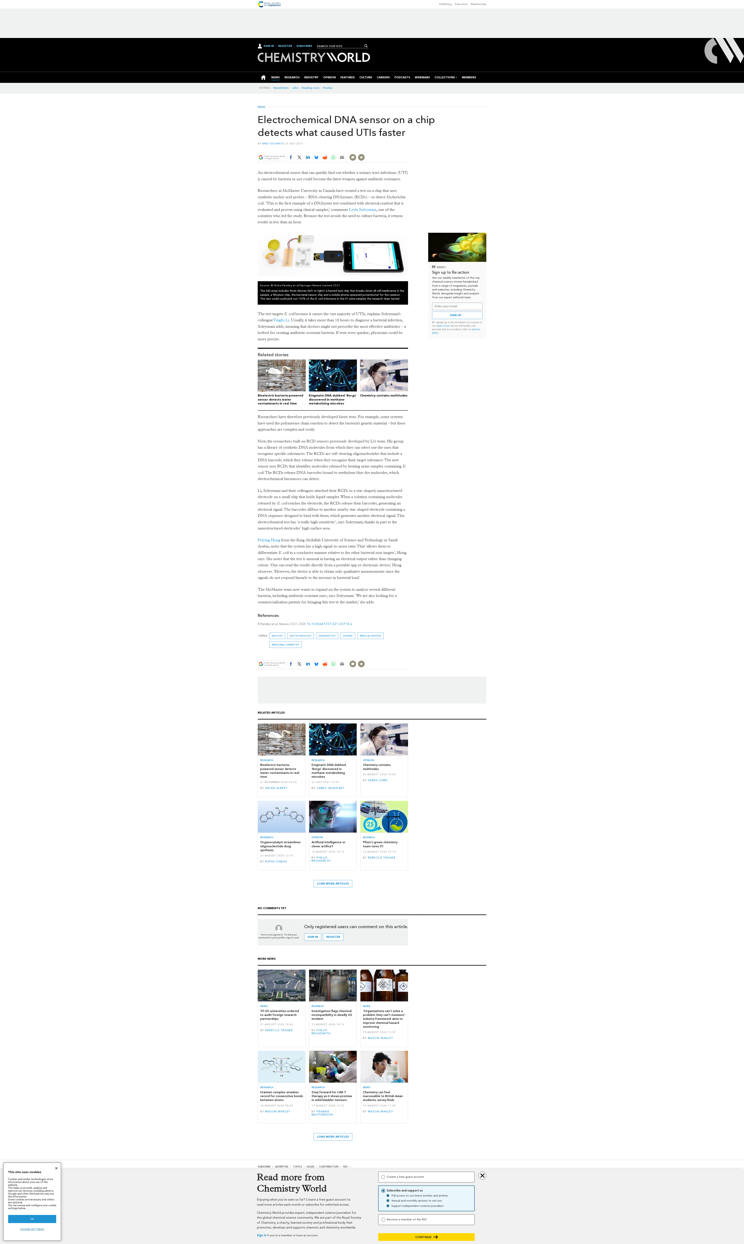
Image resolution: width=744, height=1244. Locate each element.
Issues (310, 1166)
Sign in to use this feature (389, 148)
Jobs (295, 88)
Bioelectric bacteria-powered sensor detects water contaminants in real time (280, 399)
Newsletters (281, 88)
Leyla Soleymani (362, 209)
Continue (423, 1237)
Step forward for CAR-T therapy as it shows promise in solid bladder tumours (332, 1096)
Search (366, 45)
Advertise (281, 1166)
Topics (297, 1166)
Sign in (261, 1235)
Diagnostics (327, 635)
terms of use (443, 325)
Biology (277, 635)
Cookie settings (32, 1229)
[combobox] (341, 46)
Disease (348, 635)
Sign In (269, 46)
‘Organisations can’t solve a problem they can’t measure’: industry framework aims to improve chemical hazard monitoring (384, 1018)
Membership (478, 4)
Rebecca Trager (381, 857)
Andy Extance (273, 143)
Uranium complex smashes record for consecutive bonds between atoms (281, 1096)
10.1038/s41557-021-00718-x (329, 624)
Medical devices (370, 635)
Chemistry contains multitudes (383, 395)
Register (285, 46)
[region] (32, 1201)
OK (32, 1218)
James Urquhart (331, 788)
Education (461, 4)
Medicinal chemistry (285, 644)
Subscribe (304, 46)
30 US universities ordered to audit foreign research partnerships (279, 1015)
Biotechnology (300, 635)
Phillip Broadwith (321, 859)
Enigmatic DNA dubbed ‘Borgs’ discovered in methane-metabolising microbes (333, 399)
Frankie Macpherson (322, 1113)
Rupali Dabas (276, 861)
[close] (408, 148)
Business (369, 837)
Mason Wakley (380, 1038)
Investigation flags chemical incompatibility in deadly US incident (332, 1015)
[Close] (56, 1168)
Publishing (445, 4)
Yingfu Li (281, 320)
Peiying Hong (269, 540)
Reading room (310, 88)
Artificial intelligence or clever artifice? (328, 844)
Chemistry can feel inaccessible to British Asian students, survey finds (383, 1096)
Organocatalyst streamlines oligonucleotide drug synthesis (280, 846)
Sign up (455, 315)
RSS (345, 1166)
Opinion (368, 760)
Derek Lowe (378, 780)
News (261, 107)
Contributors (329, 1166)
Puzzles (327, 88)
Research (266, 760)
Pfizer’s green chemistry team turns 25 (380, 844)
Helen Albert (276, 788)
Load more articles (333, 883)
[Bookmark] (361, 157)
